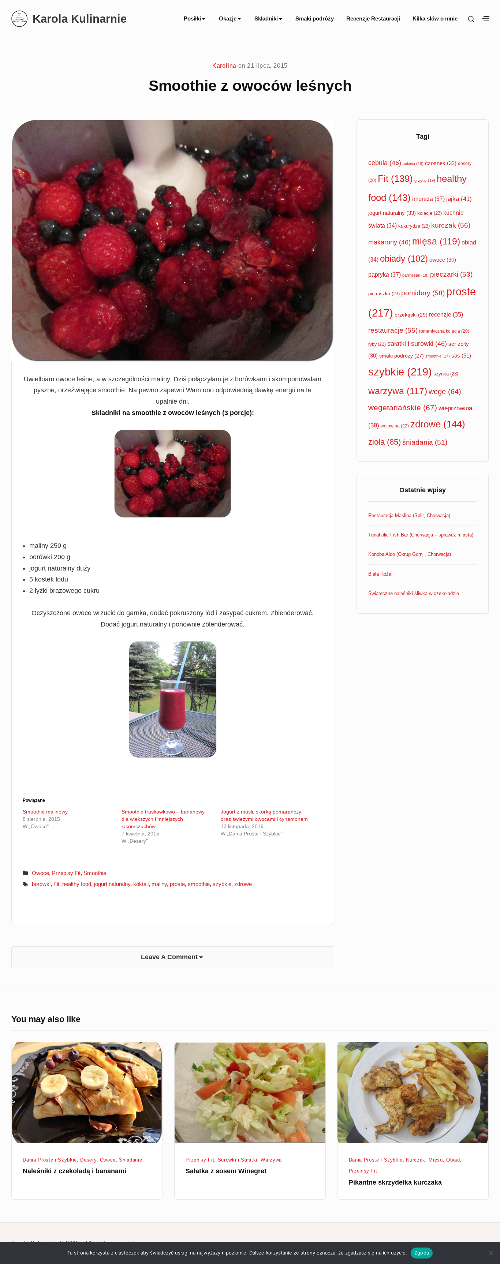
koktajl (141, 884)
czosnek (440, 163)
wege (445, 392)
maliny (159, 884)
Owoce (40, 873)
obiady (404, 258)
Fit (56, 884)
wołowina (395, 426)
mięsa (436, 241)
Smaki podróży (314, 18)
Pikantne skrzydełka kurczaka (395, 1182)
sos (461, 355)
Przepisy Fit (66, 873)
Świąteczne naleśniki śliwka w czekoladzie (413, 593)
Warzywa (271, 1160)
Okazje (227, 18)
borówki (41, 884)
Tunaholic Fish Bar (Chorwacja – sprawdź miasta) (420, 535)
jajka (459, 198)
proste (177, 884)
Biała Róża (379, 574)
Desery (88, 1160)
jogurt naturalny (112, 884)
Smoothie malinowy (45, 812)
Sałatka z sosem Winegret (226, 1171)
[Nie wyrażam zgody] (491, 1253)
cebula (384, 163)
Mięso (436, 1160)
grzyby (424, 180)
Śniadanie (130, 1160)
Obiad (453, 1160)
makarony (389, 242)
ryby (377, 344)
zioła (384, 441)
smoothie (199, 884)
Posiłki (192, 18)
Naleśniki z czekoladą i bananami (74, 1171)
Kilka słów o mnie (435, 18)
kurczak (450, 225)
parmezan (415, 275)
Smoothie (94, 873)
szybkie (222, 884)
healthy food (76, 884)
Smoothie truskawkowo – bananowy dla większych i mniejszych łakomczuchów (163, 819)
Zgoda (421, 1253)
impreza (428, 198)
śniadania (424, 442)
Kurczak (415, 1160)
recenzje (446, 314)
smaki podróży (401, 356)
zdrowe (243, 884)
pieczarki (451, 274)
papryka (384, 274)
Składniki (266, 18)
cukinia (413, 163)
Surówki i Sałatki (237, 1160)
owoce (442, 260)
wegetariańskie (402, 407)
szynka (445, 374)
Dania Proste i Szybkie (50, 1160)
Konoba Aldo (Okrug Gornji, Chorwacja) (409, 554)
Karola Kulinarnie (80, 18)
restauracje (393, 330)
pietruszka (384, 293)
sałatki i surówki (417, 343)
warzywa (397, 391)
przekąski (411, 315)
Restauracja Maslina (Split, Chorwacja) (409, 515)
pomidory (423, 293)
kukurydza (414, 226)
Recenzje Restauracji (373, 18)
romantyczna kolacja (444, 331)
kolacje (429, 213)
